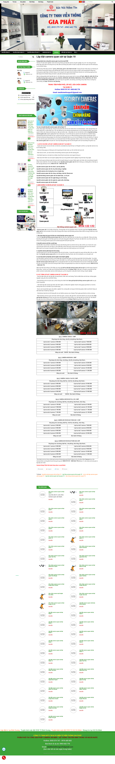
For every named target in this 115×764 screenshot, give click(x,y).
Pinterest (65, 469)
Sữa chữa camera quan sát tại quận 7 (87, 518)
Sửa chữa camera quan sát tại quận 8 (56, 528)
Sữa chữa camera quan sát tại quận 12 (87, 537)
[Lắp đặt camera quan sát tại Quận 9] (42, 653)
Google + (49, 469)
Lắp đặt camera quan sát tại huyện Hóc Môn (55, 707)
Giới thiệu (32, 2)
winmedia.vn (69, 753)
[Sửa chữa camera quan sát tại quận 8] (42, 530)
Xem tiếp (50, 499)
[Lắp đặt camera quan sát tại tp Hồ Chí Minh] (73, 605)
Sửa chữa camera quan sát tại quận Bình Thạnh (56, 566)
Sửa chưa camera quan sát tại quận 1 (56, 492)
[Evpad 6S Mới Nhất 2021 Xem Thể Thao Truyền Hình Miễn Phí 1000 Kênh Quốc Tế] (22, 192)
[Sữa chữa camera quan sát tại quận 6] (42, 520)
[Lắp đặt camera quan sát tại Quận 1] (42, 615)
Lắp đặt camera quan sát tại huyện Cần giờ (55, 717)
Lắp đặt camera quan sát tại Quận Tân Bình (55, 669)
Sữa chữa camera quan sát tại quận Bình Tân (87, 556)
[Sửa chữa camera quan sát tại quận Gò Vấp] (73, 568)
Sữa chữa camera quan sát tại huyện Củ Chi (56, 603)
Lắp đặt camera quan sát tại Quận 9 (55, 651)
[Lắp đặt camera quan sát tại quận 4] (73, 624)
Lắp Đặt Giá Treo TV (66, 52)
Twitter (57, 469)
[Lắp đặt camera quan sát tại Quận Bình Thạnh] (42, 681)
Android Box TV (47, 52)
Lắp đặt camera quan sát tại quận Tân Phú (86, 660)
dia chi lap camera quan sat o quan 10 (76, 476)
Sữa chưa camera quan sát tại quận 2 (87, 492)
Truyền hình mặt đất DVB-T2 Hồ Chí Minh (66, 730)
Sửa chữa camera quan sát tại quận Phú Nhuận (56, 575)
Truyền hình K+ (6, 52)
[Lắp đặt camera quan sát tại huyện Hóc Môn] (42, 709)
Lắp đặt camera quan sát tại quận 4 (86, 622)
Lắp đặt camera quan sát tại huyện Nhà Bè (86, 698)
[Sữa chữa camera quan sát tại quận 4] (42, 511)
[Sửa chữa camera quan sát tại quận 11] (42, 549)
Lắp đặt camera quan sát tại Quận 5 (55, 632)
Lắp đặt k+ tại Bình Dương (10, 730)
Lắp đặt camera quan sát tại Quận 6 (86, 632)
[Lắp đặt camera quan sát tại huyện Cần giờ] (42, 719)
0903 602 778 (29, 82)
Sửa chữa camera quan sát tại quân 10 (56, 537)
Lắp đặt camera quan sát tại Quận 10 (51, 474)
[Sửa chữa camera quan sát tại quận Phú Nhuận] (42, 577)
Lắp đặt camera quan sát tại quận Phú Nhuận (55, 688)
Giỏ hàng (40, 2)
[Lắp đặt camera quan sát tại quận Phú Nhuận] (42, 690)
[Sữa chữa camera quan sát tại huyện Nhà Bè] (73, 587)
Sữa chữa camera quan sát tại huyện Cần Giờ (87, 594)
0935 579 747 (29, 74)
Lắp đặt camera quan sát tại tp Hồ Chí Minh (87, 603)
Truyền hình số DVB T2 (33, 52)
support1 (27, 72)
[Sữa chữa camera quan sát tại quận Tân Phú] (42, 558)
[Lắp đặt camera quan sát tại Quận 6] (73, 634)
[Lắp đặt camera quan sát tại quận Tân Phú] (73, 662)
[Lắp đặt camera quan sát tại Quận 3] (42, 624)
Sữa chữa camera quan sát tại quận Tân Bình (87, 547)
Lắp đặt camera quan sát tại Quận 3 (55, 622)
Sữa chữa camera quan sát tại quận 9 (87, 528)
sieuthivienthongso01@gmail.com (60, 747)
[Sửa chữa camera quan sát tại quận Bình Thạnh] (42, 566)
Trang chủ (6, 2)
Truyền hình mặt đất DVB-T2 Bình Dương (35, 730)
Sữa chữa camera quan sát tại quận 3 (87, 499)
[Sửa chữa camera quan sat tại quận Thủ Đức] (73, 577)
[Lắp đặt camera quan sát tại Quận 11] (73, 653)
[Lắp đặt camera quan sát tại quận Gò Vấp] (73, 681)
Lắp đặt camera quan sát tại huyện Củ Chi (86, 707)
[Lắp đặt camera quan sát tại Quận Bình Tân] (73, 672)
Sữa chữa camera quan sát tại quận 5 (87, 509)
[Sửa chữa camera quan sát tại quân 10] (42, 539)
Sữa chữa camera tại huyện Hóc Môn (55, 594)
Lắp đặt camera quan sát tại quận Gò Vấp (86, 679)
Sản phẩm (23, 2)
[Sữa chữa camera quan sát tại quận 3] (73, 501)
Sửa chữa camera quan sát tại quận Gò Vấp (87, 566)
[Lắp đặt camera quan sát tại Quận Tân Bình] (42, 672)
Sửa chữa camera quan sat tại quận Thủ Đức (87, 575)
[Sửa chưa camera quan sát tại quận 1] (42, 494)
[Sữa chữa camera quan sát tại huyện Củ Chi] (42, 605)
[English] (83, 2)
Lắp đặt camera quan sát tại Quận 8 (86, 641)
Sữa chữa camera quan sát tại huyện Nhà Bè (87, 584)
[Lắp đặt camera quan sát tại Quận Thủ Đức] (73, 690)
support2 (27, 80)
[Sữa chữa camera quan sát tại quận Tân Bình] (73, 549)
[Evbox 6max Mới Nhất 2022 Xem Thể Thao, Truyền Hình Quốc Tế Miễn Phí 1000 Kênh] (22, 145)
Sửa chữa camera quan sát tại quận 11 (56, 547)
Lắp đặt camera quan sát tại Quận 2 (86, 613)
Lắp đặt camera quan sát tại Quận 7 (55, 641)
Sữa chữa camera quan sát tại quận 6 (56, 518)
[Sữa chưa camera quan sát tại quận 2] (73, 492)
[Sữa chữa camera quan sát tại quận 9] (73, 530)
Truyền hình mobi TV (18, 52)
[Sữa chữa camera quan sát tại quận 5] (73, 511)
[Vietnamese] (80, 2)
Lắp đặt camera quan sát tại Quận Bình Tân (86, 669)
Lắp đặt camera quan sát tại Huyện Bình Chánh (55, 698)
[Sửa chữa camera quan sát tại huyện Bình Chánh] (42, 587)
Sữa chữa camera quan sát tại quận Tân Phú (56, 556)
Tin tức (15, 2)
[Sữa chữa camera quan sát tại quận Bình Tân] (73, 558)
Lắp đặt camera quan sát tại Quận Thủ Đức (86, 688)
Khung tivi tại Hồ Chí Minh (92, 730)
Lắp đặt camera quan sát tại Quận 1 (55, 613)
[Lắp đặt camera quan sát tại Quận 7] (42, 643)
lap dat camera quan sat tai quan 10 (54, 476)
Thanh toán (50, 2)
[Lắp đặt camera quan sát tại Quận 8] (73, 643)
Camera (56, 52)
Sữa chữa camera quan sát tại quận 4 (56, 509)
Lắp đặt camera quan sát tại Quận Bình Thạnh (55, 679)
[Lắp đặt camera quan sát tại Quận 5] (42, 634)
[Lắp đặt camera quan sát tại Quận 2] (73, 615)
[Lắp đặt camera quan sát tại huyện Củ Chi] (73, 709)
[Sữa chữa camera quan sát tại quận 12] (73, 539)
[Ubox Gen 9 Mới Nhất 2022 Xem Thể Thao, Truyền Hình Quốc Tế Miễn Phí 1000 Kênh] (22, 124)
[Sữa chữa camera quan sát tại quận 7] (73, 520)
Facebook (40, 469)
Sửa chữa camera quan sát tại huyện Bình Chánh (56, 584)
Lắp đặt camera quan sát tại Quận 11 (86, 651)
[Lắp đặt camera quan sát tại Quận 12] (42, 662)
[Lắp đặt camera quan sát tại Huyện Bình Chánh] (42, 700)
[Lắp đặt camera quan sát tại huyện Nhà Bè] (73, 700)
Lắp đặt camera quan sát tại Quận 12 (55, 660)
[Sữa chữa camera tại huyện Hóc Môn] (42, 596)
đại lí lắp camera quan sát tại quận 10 (72, 474)
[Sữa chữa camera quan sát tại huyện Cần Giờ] (73, 596)
